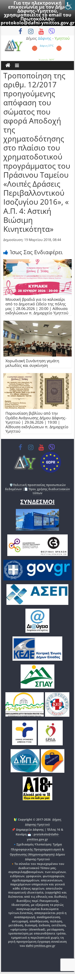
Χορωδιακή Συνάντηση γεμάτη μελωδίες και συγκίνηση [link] (32, 363)
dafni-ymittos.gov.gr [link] (40, 946)
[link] (70, 5)
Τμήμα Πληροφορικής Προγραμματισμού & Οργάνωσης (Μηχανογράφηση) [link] (37, 849)
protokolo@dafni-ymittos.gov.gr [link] (38, 22)
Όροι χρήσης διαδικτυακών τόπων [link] (49, 491)
